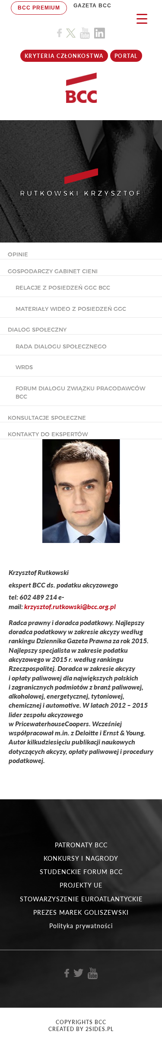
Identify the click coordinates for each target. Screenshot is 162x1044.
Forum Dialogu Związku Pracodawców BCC (80, 392)
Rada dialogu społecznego (61, 346)
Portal (126, 56)
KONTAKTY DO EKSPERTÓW (48, 434)
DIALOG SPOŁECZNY (37, 329)
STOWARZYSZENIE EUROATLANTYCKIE (81, 899)
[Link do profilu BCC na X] (71, 33)
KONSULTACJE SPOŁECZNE (47, 417)
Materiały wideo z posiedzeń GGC (71, 308)
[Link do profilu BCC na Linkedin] (99, 33)
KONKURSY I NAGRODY (81, 858)
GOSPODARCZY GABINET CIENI (53, 271)
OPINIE (18, 254)
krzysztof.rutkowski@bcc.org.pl (70, 606)
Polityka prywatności (81, 925)
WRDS (24, 367)
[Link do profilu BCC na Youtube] (85, 33)
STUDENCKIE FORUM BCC (81, 871)
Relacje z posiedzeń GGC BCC (63, 287)
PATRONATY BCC (81, 845)
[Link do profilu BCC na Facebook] (59, 33)
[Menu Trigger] (142, 18)
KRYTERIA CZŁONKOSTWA (64, 56)
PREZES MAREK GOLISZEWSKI (81, 912)
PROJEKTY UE (81, 885)
